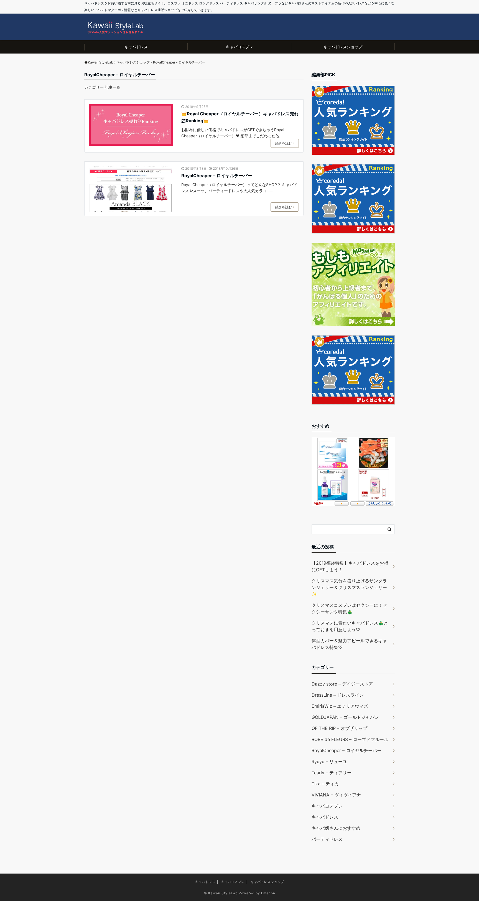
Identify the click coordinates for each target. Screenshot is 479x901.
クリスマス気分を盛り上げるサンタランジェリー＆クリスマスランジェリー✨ (349, 587)
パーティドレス (327, 839)
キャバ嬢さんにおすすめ (336, 828)
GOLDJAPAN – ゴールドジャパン (345, 717)
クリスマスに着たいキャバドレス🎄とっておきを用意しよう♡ (350, 626)
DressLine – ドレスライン (338, 695)
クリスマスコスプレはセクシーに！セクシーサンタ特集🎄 (349, 608)
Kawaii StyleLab (223, 893)
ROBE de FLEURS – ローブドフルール (350, 739)
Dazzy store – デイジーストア (342, 684)
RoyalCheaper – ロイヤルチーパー (216, 175)
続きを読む (283, 143)
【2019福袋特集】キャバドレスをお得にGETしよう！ (350, 566)
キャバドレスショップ (342, 46)
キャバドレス (136, 46)
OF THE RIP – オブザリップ (339, 728)
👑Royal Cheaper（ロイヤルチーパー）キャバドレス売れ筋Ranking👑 (240, 117)
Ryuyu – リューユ (329, 761)
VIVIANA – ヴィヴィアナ (336, 795)
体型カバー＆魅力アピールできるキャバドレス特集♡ (349, 644)
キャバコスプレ (239, 46)
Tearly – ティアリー (331, 772)
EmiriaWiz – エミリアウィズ (340, 706)
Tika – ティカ (325, 783)
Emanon (268, 893)
